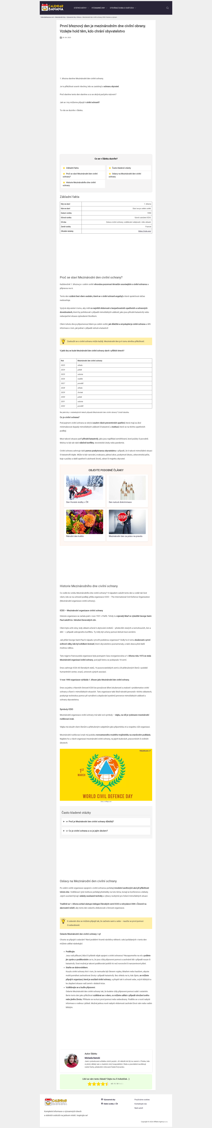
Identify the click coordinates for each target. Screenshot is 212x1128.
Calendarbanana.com (47, 17)
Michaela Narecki (92, 1058)
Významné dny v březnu (74, 17)
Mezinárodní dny (60, 17)
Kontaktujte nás (140, 1104)
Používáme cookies (142, 1100)
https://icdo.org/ (144, 231)
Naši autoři (138, 1108)
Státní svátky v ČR (111, 1104)
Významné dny (98, 8)
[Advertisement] (106, 56)
